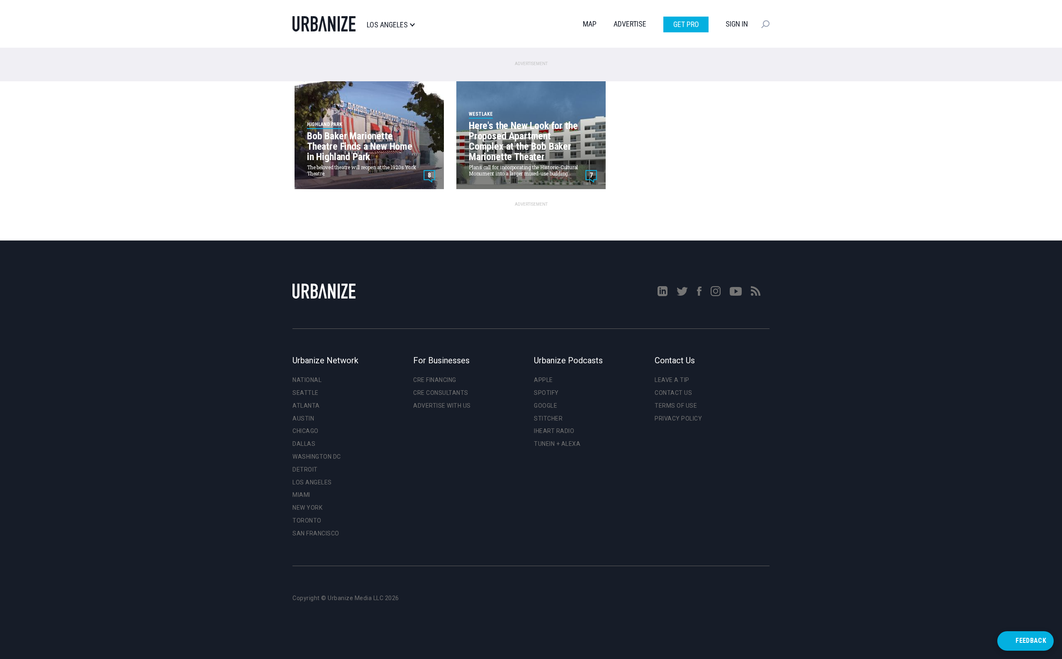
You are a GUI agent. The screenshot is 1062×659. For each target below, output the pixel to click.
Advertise (630, 23)
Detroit (305, 469)
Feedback (1031, 640)
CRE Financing (434, 380)
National (307, 380)
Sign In (737, 23)
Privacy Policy (678, 418)
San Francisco (315, 533)
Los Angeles (387, 25)
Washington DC (316, 456)
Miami (301, 494)
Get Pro (686, 24)
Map (590, 23)
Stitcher (548, 418)
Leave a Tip (672, 380)
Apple (543, 380)
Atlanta (306, 405)
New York (307, 507)
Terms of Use (676, 405)
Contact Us (673, 392)
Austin (303, 418)
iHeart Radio (554, 431)
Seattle (305, 392)
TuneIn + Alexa (557, 443)
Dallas (303, 443)
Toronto (307, 520)
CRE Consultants (440, 392)
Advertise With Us (442, 405)
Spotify (546, 392)
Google (545, 405)
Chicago (305, 431)
